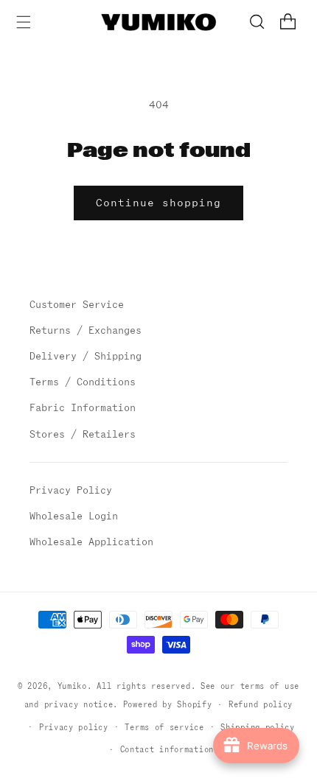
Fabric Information (82, 408)
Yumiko (72, 686)
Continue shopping (158, 202)
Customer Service (76, 304)
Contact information (167, 749)
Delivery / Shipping (85, 356)
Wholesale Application (91, 542)
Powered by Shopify (167, 704)
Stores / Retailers (82, 434)
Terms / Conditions (82, 382)
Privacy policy (73, 727)
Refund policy (261, 704)
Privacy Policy (70, 490)
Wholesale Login (73, 516)
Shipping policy (257, 727)
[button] (23, 22)
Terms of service (164, 727)
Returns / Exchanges (85, 330)
